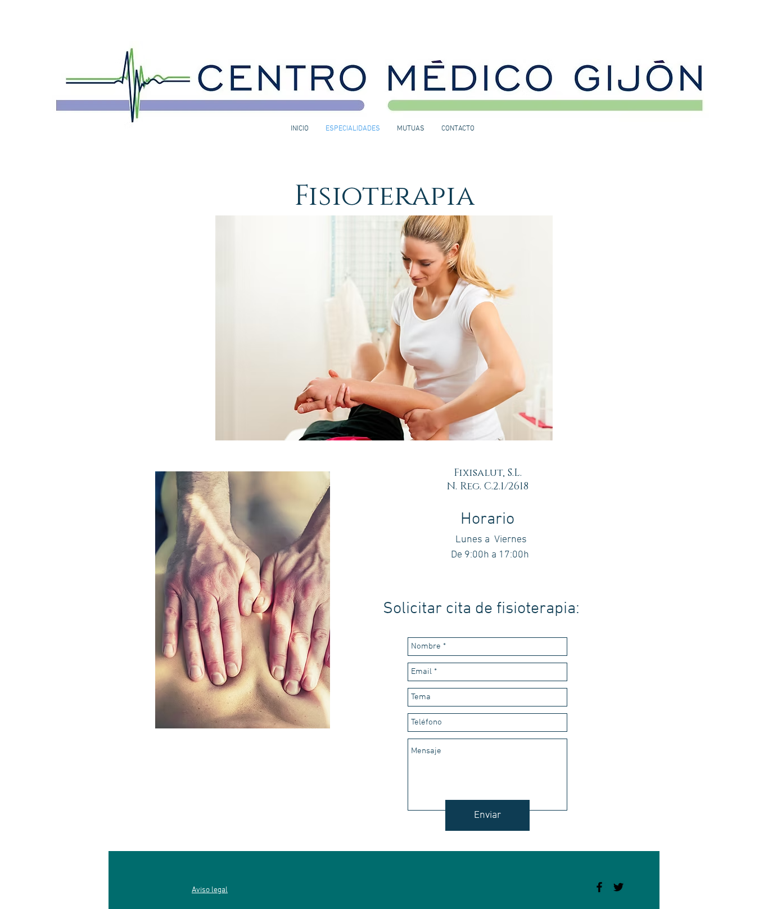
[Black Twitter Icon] (618, 887)
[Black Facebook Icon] (599, 887)
